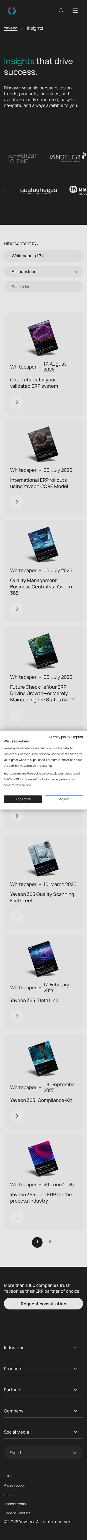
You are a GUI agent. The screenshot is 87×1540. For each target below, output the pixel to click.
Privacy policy (59, 736)
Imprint (77, 736)
